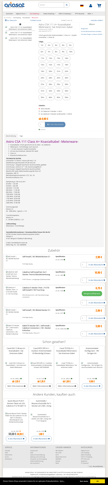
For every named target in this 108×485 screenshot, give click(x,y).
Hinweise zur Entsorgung (38, 459)
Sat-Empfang (34, 14)
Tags (21, 136)
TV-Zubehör (85, 463)
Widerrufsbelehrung (36, 461)
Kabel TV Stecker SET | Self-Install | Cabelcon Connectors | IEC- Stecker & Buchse (36, 328)
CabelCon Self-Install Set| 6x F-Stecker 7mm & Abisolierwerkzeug (36, 273)
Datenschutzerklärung (37, 455)
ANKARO (58, 459)
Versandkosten (98, 466)
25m (58, 78)
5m (70, 45)
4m (63, 45)
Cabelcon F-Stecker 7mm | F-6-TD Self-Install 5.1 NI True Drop (35, 288)
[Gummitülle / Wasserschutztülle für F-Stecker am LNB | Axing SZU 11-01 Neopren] (41, 418)
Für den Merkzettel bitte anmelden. (91, 31)
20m (50, 71)
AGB (31, 453)
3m (56, 45)
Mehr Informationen (15, 386)
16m (50, 65)
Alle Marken (59, 451)
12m (50, 58)
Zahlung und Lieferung (37, 457)
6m (42, 52)
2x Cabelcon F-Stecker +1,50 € (51, 111)
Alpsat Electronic (61, 457)
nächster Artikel (96, 20)
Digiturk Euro (21, 14)
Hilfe (6, 453)
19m (42, 71)
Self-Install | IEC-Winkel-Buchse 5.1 (36, 256)
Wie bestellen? (35, 463)
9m (63, 52)
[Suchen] (67, 4)
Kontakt (7, 451)
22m (66, 71)
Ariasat (58, 461)
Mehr (57, 463)
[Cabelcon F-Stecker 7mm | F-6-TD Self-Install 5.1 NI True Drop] (12, 290)
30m (66, 84)
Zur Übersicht (12, 20)
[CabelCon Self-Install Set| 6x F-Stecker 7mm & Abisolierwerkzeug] (12, 275)
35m (42, 97)
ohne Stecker (45, 109)
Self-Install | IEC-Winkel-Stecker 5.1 (36, 310)
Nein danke (84, 481)
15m (42, 65)
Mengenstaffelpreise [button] (92, 293)
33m (58, 91)
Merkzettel (8, 459)
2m (49, 45)
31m (42, 91)
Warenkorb (8, 455)
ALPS (57, 455)
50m (66, 97)
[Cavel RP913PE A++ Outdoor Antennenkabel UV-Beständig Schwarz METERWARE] (41, 365)
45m (58, 97)
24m (50, 78)
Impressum (34, 451)
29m (58, 84)
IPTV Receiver (79, 14)
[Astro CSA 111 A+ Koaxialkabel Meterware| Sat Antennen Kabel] (20, 28)
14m (66, 58)
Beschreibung (11, 136)
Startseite (9, 14)
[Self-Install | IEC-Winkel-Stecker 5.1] (12, 312)
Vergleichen (84, 28)
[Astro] (92, 24)
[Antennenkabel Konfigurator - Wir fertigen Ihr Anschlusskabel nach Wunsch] (92, 365)
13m (58, 58)
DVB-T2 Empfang (65, 14)
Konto (7, 457)
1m (42, 45)
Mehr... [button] (62, 481)
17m (58, 65)
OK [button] (98, 481)
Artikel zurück (36, 20)
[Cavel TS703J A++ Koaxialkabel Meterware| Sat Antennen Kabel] (66, 365)
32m (50, 91)
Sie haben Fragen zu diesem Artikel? (91, 34)
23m (42, 78)
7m (49, 52)
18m (66, 65)
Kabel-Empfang (49, 14)
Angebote (84, 461)
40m (50, 97)
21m (58, 71)
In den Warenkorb (56, 124)
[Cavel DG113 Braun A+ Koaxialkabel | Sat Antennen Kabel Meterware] (16, 365)
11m (42, 58)
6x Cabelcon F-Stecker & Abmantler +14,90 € (56, 114)
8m (56, 52)
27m (42, 84)
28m (50, 84)
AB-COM (58, 453)
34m (66, 91)
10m (70, 52)
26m (66, 78)
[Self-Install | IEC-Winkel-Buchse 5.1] (12, 258)
